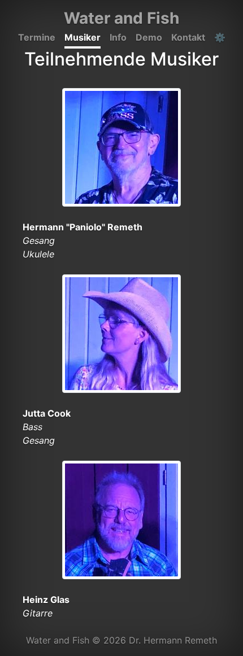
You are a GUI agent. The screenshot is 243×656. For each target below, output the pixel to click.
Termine (36, 37)
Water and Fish (121, 18)
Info (118, 37)
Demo (149, 37)
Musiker (82, 37)
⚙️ (219, 37)
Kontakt (188, 37)
